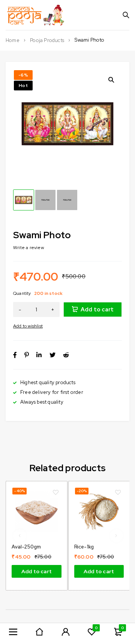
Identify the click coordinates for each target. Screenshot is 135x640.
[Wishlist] (28, 326)
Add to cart (97, 309)
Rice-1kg (84, 547)
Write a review (28, 248)
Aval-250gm (26, 547)
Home (13, 40)
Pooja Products (47, 40)
